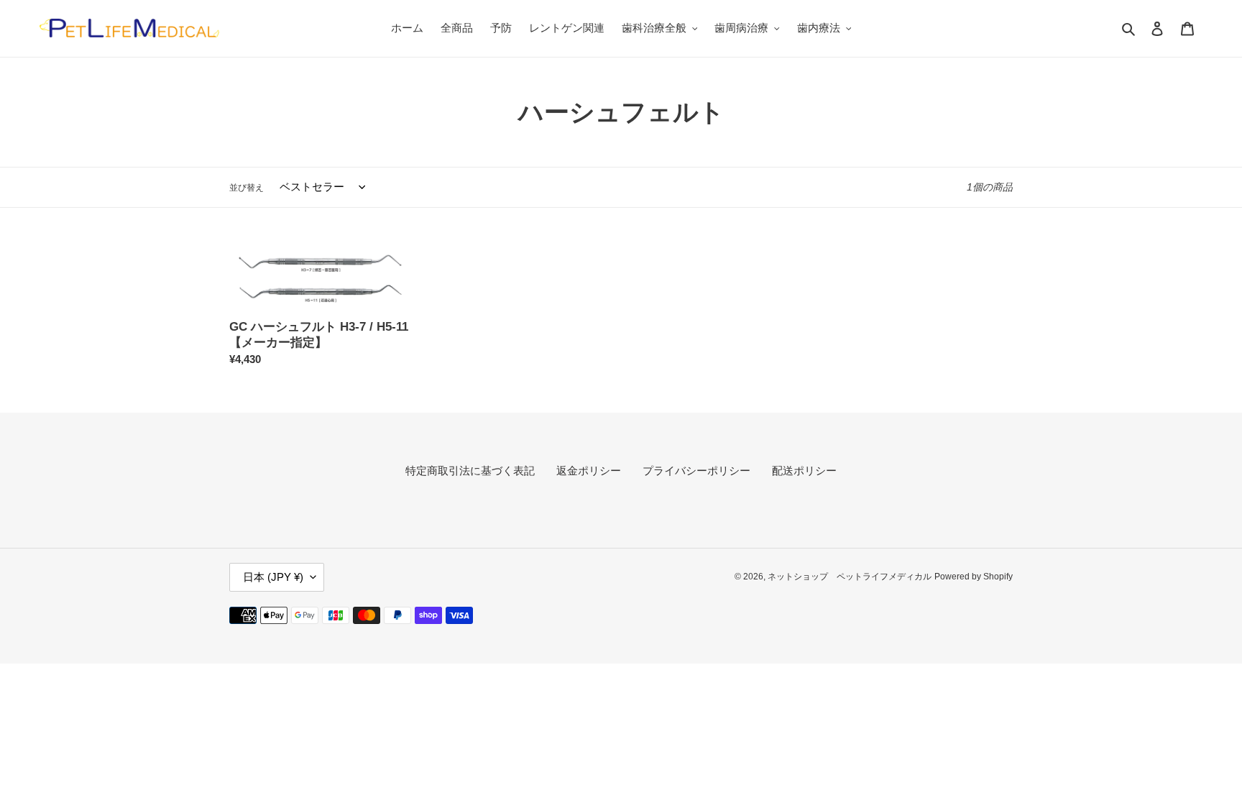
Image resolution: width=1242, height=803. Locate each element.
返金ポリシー (588, 470)
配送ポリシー (804, 470)
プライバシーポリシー (696, 470)
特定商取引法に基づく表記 (470, 470)
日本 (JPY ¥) (273, 577)
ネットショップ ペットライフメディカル (850, 577)
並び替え (246, 188)
